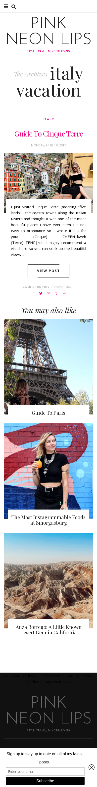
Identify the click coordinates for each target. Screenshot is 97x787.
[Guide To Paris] (48, 366)
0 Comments (62, 286)
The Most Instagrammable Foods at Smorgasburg (48, 520)
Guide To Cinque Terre (48, 133)
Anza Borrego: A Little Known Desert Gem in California (49, 629)
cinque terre (40, 286)
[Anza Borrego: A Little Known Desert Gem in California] (48, 581)
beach (27, 286)
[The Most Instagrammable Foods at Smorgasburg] (48, 471)
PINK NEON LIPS (48, 32)
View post (48, 270)
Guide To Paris (48, 412)
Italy (48, 119)
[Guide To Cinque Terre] (48, 183)
